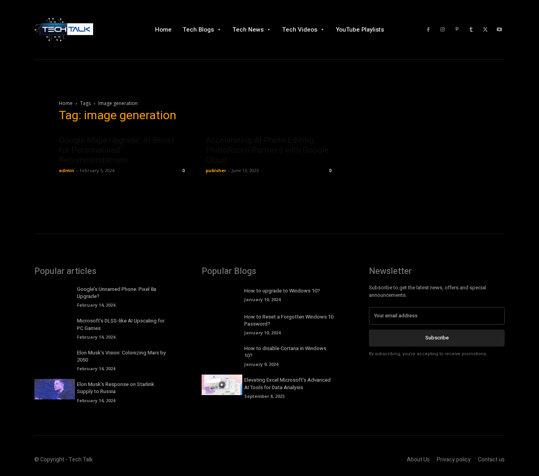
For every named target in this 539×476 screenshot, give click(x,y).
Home (66, 103)
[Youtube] (499, 29)
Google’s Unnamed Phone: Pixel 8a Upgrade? (116, 292)
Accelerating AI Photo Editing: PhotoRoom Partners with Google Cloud (267, 150)
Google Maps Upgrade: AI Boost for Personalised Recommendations (116, 150)
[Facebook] (428, 29)
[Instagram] (443, 29)
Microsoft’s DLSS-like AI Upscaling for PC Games (121, 324)
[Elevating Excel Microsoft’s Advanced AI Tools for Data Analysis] (222, 385)
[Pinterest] (457, 29)
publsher (216, 170)
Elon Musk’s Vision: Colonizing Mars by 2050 (121, 356)
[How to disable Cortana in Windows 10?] (222, 353)
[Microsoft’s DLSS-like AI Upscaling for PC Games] (54, 325)
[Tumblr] (471, 29)
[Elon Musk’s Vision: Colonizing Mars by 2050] (54, 357)
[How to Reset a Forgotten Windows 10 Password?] (222, 321)
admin (66, 170)
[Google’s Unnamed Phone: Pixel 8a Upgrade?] (54, 294)
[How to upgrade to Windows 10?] (222, 294)
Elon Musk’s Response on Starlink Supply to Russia (115, 387)
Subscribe (437, 337)
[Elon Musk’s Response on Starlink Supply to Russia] (54, 389)
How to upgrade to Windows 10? (282, 290)
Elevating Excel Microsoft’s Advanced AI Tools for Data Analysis (287, 383)
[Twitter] (485, 29)
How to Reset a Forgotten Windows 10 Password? (288, 320)
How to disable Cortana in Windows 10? (285, 352)
